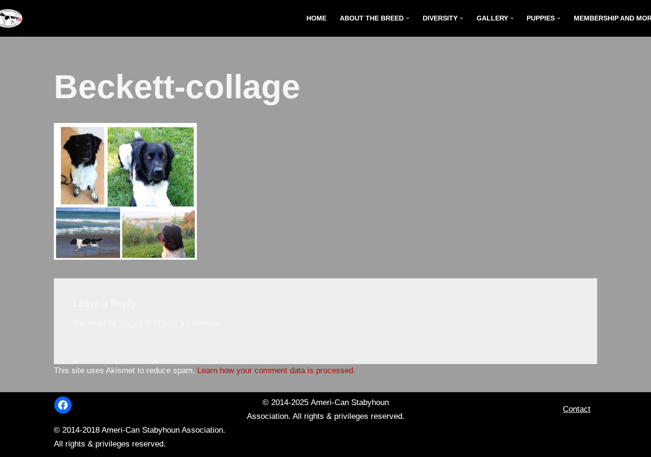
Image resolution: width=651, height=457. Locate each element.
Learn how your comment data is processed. (276, 370)
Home (316, 18)
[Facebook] (62, 405)
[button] (407, 18)
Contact (576, 409)
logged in (135, 323)
